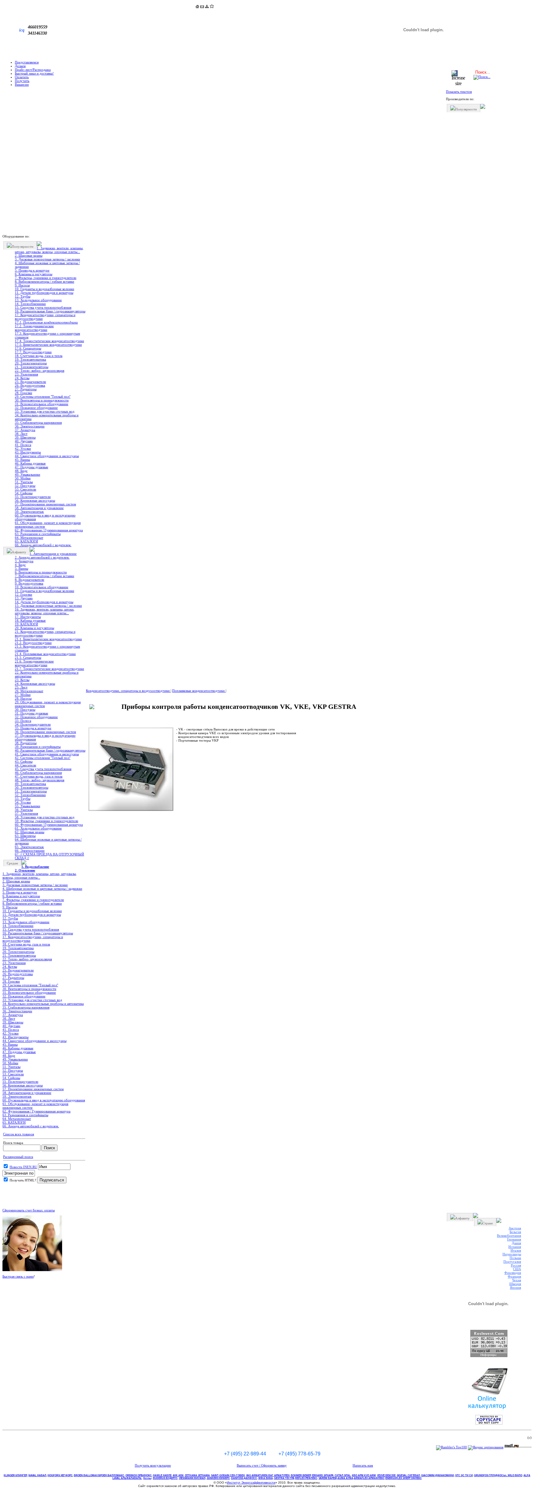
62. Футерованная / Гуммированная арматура (49, 530)
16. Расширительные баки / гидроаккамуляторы (50, 311)
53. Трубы (22, 798)
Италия (516, 1250)
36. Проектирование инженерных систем (45, 732)
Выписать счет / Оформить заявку (262, 1465)
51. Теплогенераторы (31, 791)
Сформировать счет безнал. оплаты (28, 1210)
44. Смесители (25, 765)
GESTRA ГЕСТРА (284, 1478)
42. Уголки (23, 448)
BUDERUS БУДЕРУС (165, 1478)
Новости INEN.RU (23, 1167)
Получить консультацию (153, 1465)
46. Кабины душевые (30, 463)
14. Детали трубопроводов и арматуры (44, 602)
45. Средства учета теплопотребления (43, 769)
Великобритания (509, 1235)
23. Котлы (22, 680)
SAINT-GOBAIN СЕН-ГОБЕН (228, 1475)
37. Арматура (25, 430)
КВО (364, 1475)
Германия (514, 1239)
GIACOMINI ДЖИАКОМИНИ (437, 1475)
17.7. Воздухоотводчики (33, 352)
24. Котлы (22, 378)
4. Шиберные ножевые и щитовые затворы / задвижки (47, 264)
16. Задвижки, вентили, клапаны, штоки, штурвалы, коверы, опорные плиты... (44, 611)
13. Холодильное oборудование (38, 300)
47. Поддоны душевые (31, 467)
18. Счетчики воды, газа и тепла (38, 356)
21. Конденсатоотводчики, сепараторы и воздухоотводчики (45, 633)
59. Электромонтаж (29, 511)
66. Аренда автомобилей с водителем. (43, 545)
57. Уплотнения (26, 813)
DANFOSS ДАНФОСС (244, 1478)
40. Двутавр (24, 441)
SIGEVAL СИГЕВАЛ (408, 1475)
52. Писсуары (25, 485)
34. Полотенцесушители (33, 724)
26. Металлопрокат (29, 691)
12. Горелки (23, 594)
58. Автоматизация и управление (39, 508)
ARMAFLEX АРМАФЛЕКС (369, 1478)
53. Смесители (25, 489)
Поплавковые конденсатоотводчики (199, 690)
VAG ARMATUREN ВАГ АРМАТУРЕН (268, 1475)
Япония (515, 1287)
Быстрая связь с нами (18, 1276)
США (517, 1269)
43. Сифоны (23, 761)
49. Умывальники (27, 474)
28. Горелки (23, 393)
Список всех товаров (18, 1134)
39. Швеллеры (25, 437)
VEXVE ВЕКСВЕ (386, 1475)
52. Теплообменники (30, 795)
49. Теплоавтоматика (30, 784)
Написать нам (363, 1465)
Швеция (515, 1284)
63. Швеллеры (25, 836)
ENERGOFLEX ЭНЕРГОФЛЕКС (403, 1478)
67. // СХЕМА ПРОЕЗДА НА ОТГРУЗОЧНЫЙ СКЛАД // (49, 856)
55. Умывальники (27, 806)
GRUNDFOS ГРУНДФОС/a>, (491, 1475)
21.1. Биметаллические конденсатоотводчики (48, 639)
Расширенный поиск (18, 1157)
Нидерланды (511, 1254)
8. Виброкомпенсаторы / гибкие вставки (44, 281)
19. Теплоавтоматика (30, 359)
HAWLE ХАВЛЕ (162, 1475)
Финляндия (512, 1273)
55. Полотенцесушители (33, 497)
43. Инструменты (28, 452)
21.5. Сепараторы (28, 657)
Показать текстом (459, 91)
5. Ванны (21, 568)
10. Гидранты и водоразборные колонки (44, 289)
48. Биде (21, 471)
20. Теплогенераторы (31, 363)
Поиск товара (13, 1143)
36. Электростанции (29, 426)
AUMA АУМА (345, 1478)
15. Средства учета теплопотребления (43, 307)
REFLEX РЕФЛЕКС (306, 1478)
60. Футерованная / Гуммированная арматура (49, 824)
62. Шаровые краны (29, 832)
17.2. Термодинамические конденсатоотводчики (34, 328)
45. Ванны (22, 459)
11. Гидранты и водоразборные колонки (44, 591)
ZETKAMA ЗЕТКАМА (197, 1475)
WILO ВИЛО (515, 1475)
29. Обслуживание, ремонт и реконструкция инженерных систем (48, 704)
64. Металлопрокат (29, 537)
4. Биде (20, 565)
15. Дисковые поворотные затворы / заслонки (48, 605)
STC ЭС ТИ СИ (464, 1475)
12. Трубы (22, 296)
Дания (516, 1243)
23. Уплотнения (26, 374)
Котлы (147, 1478)
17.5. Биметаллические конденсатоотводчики (48, 344)
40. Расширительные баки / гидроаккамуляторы (50, 750)
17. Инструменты (28, 617)
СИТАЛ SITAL (343, 1475)
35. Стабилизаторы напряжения (38, 422)
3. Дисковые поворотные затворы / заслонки (47, 259)
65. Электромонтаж (29, 847)
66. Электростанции (29, 850)
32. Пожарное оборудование (36, 407)
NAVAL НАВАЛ (37, 1475)
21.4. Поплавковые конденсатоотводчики (45, 654)
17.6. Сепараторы (28, 348)
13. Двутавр (24, 598)
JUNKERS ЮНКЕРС (218, 1478)
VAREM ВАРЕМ (328, 1478)
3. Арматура (24, 561)
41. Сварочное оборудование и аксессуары (47, 754)
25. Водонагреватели (30, 381)
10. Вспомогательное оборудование (41, 587)
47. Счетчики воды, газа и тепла (38, 776)
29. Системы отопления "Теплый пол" (42, 396)
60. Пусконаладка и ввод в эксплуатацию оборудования (45, 517)
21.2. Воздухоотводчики (33, 643)
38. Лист (21, 433)
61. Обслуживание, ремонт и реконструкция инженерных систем (48, 524)
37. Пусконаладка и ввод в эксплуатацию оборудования (45, 737)
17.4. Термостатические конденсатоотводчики (49, 341)
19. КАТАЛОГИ (26, 624)
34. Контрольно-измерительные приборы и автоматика (46, 417)
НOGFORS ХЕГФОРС (60, 1475)
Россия (516, 1265)
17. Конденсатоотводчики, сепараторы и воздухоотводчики (45, 316)
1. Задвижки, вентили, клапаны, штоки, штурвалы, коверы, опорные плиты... (49, 250)
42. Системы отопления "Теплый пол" (42, 758)
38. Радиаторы (25, 743)
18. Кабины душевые (30, 620)
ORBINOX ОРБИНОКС (138, 1475)
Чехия (516, 1280)
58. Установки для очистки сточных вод (44, 817)
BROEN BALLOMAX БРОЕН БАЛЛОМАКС (99, 1475)
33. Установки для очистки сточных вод (44, 411)
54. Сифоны (23, 493)
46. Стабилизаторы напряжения (38, 772)
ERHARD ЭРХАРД (322, 1475)
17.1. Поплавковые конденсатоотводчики (46, 322)
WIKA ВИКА (265, 1478)
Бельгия (515, 1232)
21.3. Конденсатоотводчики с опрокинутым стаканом (47, 648)
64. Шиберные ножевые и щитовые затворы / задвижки (48, 841)
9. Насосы (22, 285)
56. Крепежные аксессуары (35, 500)
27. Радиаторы (25, 389)
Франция (514, 1276)
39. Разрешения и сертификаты (38, 746)
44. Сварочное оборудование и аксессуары (47, 456)
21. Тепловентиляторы (31, 367)
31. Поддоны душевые (31, 713)
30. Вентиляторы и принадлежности (42, 400)
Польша (515, 1258)
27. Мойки (23, 694)
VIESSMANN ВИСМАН (192, 1478)
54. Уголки (23, 802)
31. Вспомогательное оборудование (41, 404)
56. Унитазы (24, 810)
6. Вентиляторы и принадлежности (41, 572)
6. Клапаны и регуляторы (33, 274)
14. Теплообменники (30, 304)
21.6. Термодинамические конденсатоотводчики (34, 663)
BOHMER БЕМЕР (301, 1475)
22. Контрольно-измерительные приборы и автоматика (46, 674)
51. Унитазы (24, 482)
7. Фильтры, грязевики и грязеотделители (45, 278)
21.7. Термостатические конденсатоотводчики (49, 669)
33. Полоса (23, 720)
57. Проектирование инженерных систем (45, 504)
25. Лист (21, 687)
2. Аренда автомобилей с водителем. (42, 557)
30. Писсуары (25, 709)
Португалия (512, 1261)
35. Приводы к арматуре (33, 728)
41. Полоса (23, 445)
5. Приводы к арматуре (32, 270)
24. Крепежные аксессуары (35, 683)
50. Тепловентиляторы (31, 787)
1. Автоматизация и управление (53, 553)
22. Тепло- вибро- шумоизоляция (39, 370)
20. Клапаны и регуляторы (34, 628)
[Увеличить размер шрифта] (458, 83)
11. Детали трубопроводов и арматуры (44, 292)
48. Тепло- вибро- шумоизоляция (39, 780)
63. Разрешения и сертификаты (38, 534)
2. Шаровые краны (28, 255)
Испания (514, 1247)
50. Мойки (23, 478)
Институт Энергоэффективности (251, 1482)
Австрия (515, 1228)
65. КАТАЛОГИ (26, 541)
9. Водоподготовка (29, 583)
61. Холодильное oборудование (38, 828)
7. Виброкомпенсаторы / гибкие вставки (44, 576)
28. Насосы (23, 698)
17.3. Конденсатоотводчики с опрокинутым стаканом (47, 335)
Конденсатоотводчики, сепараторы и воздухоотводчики (128, 690)
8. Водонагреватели (29, 579)
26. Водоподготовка (30, 385)
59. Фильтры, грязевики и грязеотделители (46, 821)
